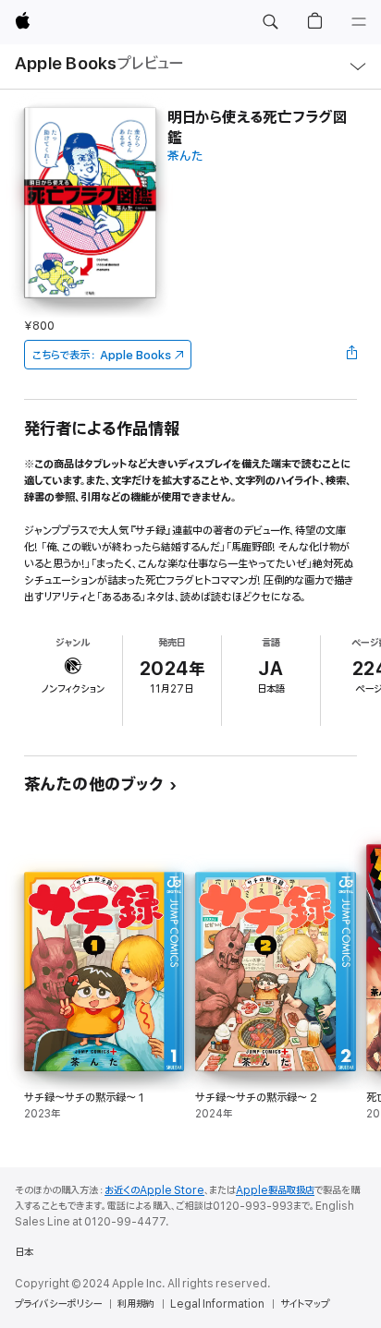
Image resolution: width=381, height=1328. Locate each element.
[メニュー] (359, 22)
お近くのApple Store (154, 1190)
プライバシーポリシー (58, 1304)
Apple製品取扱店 (275, 1190)
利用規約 (135, 1304)
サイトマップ (304, 1304)
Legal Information (217, 1304)
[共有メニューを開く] (351, 355)
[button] (270, 22)
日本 (24, 1252)
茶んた (185, 156)
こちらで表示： (101, 355)
